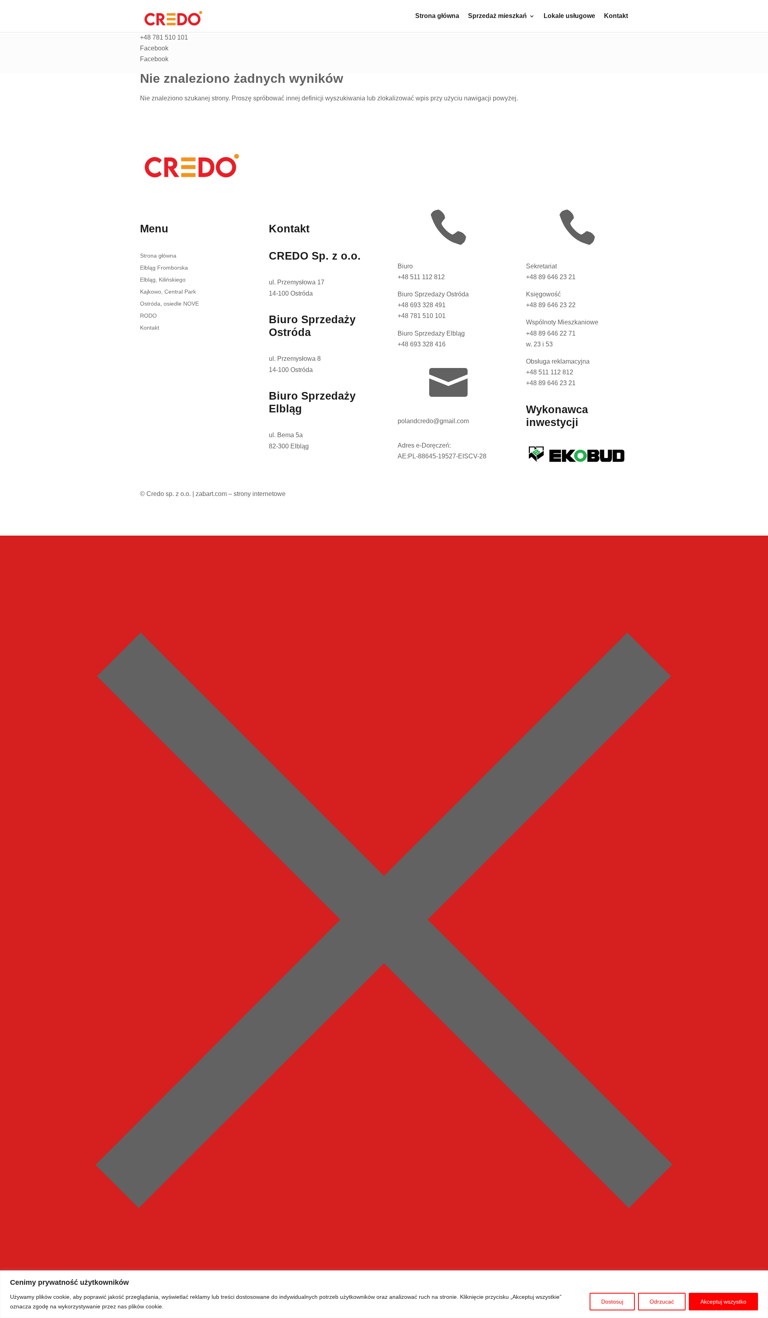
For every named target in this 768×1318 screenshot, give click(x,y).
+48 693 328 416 (422, 344)
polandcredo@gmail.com (433, 421)
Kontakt (616, 16)
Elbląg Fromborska (164, 268)
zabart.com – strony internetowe (241, 493)
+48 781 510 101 (422, 315)
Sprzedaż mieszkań (497, 16)
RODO (148, 316)
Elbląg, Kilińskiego (163, 280)
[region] (384, 1294)
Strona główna (437, 16)
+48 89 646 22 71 (551, 333)
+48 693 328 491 (422, 305)
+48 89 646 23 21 (551, 277)
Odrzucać (662, 1301)
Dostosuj (612, 1301)
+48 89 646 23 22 (551, 305)
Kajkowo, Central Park (168, 292)
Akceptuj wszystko (723, 1301)
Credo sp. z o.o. (168, 493)
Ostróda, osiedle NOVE (169, 304)
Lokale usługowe (569, 16)
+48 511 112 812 (421, 277)
